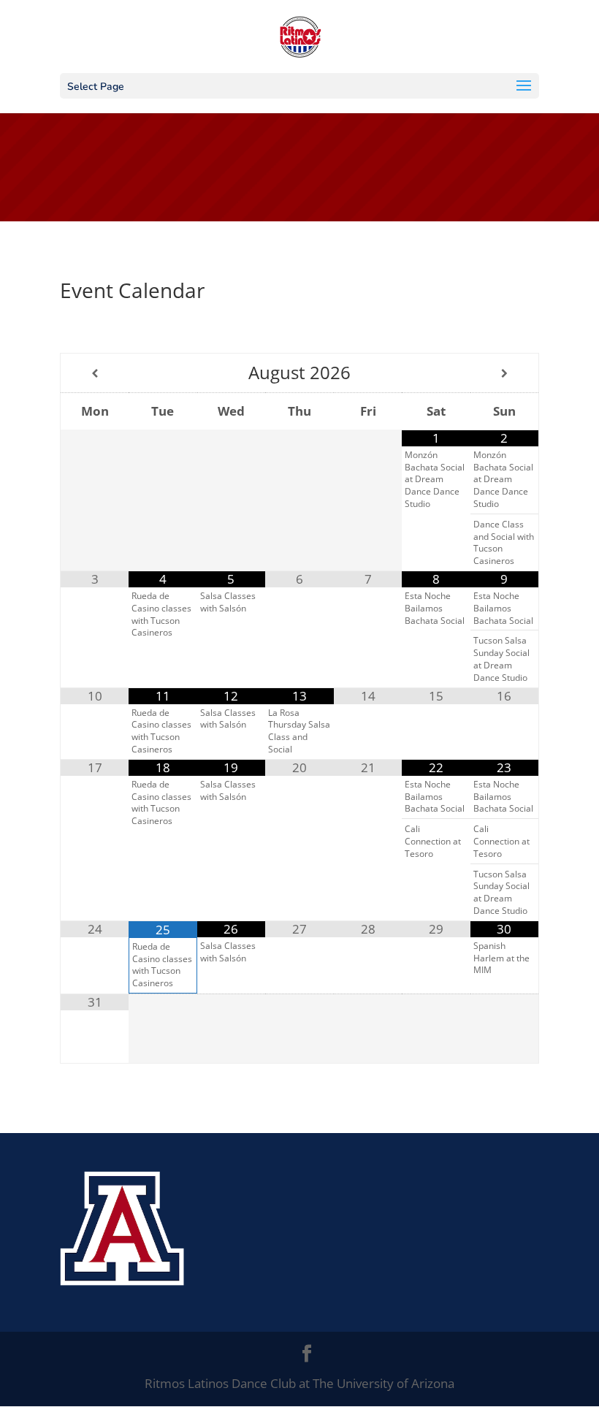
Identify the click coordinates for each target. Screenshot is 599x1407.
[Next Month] (504, 373)
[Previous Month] (95, 373)
